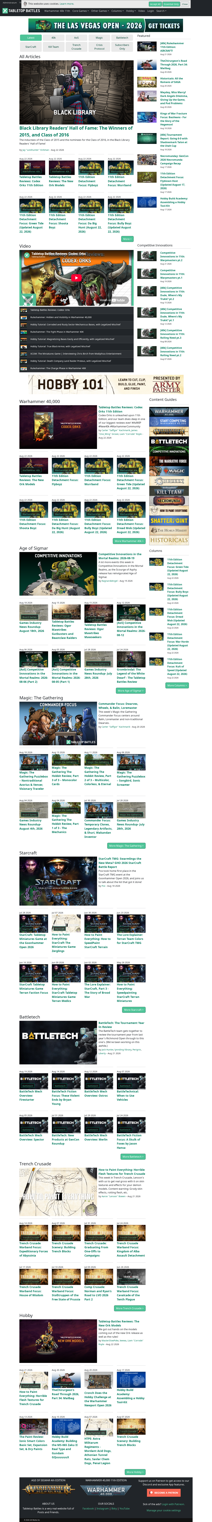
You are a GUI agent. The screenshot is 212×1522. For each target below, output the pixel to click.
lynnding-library (123, 1049)
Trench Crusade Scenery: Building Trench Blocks (63, 1247)
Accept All (155, 4)
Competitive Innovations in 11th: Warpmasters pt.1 (172, 274)
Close (185, 4)
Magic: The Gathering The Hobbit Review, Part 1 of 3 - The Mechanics (65, 824)
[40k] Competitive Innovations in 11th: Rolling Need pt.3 (172, 334)
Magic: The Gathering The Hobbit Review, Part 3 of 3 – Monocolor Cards (65, 776)
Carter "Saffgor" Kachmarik (116, 430)
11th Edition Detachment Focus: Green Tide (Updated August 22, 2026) (31, 223)
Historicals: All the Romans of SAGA (171, 80)
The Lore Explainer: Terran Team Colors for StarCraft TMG (130, 939)
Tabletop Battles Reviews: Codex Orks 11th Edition (31, 181)
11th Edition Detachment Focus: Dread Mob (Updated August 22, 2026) (177, 617)
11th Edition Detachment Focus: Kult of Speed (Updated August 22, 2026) (177, 666)
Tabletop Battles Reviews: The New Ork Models (61, 181)
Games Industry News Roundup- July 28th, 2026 (98, 674)
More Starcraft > (134, 1010)
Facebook (88, 1508)
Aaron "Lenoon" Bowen (114, 1196)
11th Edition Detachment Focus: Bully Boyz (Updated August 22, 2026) (119, 223)
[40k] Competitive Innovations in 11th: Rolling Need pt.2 (172, 351)
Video (141, 11)
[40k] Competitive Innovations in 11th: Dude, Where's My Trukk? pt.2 (172, 293)
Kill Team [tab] (53, 47)
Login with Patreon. (173, 1504)
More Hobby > (135, 1472)
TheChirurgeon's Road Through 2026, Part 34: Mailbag (174, 64)
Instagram (103, 1508)
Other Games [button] (99, 11)
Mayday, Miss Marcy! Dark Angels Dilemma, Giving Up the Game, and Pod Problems (174, 98)
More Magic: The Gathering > (126, 845)
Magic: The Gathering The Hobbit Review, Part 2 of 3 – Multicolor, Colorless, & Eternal (97, 776)
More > (127, 239)
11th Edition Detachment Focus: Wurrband (119, 181)
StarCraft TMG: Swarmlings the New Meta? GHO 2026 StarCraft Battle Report (120, 863)
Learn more (66, 3)
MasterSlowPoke (110, 1340)
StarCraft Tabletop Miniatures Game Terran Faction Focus (33, 988)
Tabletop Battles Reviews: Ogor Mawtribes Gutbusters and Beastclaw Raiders (65, 630)
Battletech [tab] (122, 37)
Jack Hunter (107, 1049)
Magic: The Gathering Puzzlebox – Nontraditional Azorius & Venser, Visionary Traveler (33, 781)
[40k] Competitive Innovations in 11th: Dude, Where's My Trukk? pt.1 (172, 314)
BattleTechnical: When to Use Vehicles (128, 1095)
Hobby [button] (130, 11)
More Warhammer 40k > (129, 541)
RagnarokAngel (110, 580)
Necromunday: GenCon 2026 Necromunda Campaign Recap (174, 159)
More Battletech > (133, 1156)
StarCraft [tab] (30, 47)
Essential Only (171, 4)
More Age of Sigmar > (131, 690)
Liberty (102, 1053)
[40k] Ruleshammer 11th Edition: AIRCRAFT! (172, 47)
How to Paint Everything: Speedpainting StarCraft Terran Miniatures (128, 993)
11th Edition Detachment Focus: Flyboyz (88, 181)
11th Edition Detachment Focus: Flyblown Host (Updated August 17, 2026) (172, 181)
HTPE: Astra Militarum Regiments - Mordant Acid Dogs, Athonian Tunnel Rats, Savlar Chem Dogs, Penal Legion (97, 1451)
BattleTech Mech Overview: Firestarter (30, 1095)
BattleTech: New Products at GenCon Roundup (65, 1139)
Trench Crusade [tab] (76, 46)
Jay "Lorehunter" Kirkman (36, 149)
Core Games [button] (79, 11)
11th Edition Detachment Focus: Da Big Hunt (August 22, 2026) (90, 223)
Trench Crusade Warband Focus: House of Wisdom (31, 1291)
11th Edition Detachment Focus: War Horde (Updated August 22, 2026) (178, 642)
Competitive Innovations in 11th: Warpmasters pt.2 (172, 256)
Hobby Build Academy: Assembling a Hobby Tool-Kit (174, 202)
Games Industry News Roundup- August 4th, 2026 (31, 824)
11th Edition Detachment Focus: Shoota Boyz (32, 524)
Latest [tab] (30, 37)
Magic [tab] (99, 37)
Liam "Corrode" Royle (131, 433)
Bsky (114, 1508)
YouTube (125, 1508)
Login (150, 11)
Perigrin (137, 1049)
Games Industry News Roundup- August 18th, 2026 (31, 627)
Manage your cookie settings (164, 1510)
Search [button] (160, 11)
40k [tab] (54, 37)
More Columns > (177, 685)
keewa (123, 1340)
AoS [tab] (76, 37)
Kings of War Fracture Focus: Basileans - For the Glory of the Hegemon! (173, 119)
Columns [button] (116, 11)
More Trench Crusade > (130, 1308)
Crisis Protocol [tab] (99, 46)
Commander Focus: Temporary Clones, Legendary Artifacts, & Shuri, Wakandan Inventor (98, 828)
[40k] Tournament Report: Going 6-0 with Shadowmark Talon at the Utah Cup (173, 140)
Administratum (10, 2)
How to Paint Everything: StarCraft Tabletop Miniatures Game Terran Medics (64, 993)
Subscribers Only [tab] (122, 46)
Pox (103, 885)
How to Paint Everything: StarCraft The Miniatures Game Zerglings (64, 943)
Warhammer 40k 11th (57, 11)
